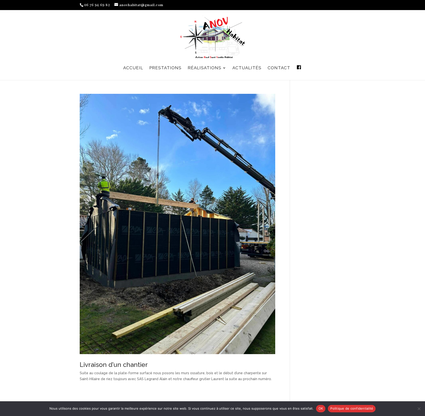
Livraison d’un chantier (114, 364)
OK (321, 408)
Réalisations (204, 68)
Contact (279, 68)
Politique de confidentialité (351, 408)
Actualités (246, 68)
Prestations (165, 68)
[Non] (418, 408)
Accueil (133, 68)
